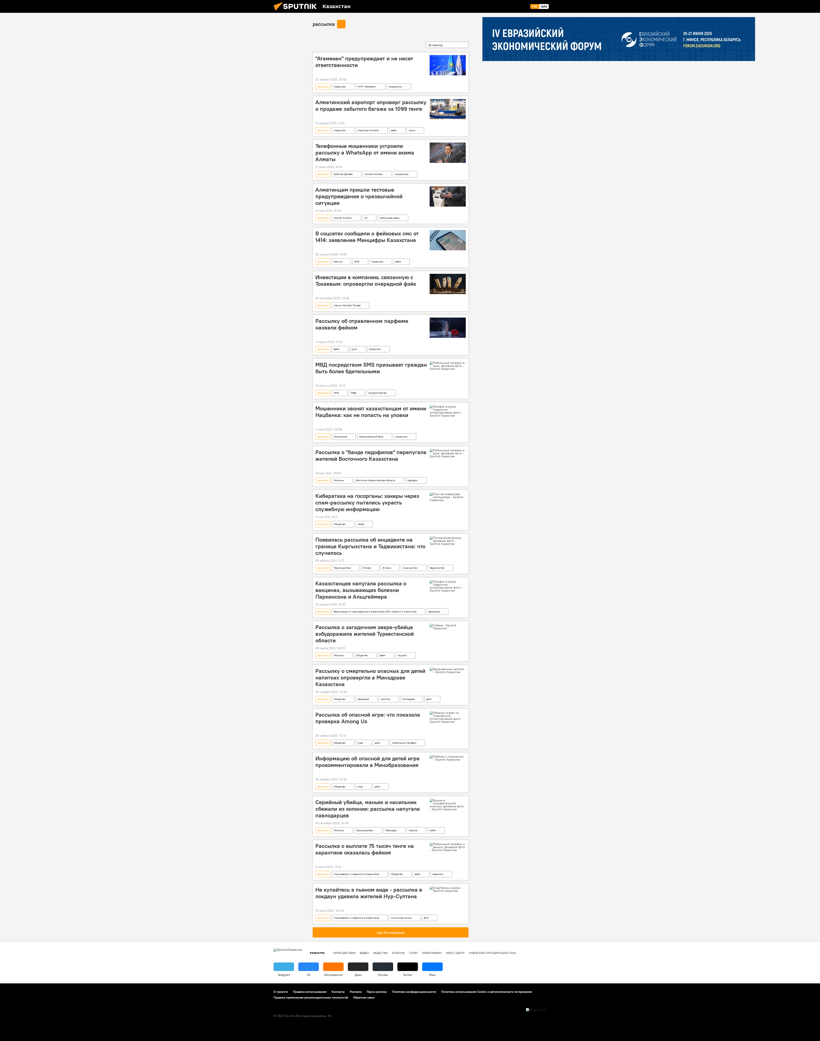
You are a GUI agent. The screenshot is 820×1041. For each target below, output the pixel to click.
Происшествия (342, 567)
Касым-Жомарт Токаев (347, 305)
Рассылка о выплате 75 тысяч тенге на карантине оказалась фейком (364, 849)
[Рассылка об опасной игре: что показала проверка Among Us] (448, 717)
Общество (340, 524)
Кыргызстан (410, 567)
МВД (353, 392)
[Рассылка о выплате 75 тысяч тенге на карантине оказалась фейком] (448, 847)
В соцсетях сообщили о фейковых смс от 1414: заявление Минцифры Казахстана (367, 236)
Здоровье (434, 611)
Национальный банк (371, 436)
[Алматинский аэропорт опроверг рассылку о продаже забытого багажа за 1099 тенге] (448, 109)
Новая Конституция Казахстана (492, 953)
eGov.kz (338, 261)
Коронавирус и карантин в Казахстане (356, 874)
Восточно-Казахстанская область (375, 480)
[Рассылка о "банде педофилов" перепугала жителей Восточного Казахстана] (448, 453)
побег (432, 830)
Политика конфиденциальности (414, 992)
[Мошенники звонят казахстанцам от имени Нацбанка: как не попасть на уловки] (448, 411)
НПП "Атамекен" (367, 86)
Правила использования (310, 992)
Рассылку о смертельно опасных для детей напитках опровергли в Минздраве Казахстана (370, 678)
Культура (398, 953)
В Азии (387, 567)
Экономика (340, 436)
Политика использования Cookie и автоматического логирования (486, 992)
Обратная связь (364, 997)
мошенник (401, 436)
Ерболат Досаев (343, 174)
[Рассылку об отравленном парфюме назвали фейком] (448, 328)
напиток (385, 699)
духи (354, 349)
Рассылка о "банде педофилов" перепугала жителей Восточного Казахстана (370, 455)
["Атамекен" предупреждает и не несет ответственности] (448, 65)
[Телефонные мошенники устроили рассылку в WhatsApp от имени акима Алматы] (448, 153)
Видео (364, 953)
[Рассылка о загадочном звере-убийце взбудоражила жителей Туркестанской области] (448, 627)
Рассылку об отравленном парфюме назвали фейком (361, 324)
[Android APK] (536, 1010)
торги (412, 130)
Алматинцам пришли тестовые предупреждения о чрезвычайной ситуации (359, 196)
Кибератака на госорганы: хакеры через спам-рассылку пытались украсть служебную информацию (367, 503)
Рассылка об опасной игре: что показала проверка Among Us (367, 718)
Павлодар (391, 830)
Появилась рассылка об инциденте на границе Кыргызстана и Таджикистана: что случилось (370, 546)
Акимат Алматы (374, 174)
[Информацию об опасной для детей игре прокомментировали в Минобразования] (448, 758)
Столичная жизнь (401, 917)
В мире (367, 567)
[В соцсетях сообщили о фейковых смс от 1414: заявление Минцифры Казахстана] (448, 240)
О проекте (281, 992)
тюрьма (413, 830)
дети (429, 699)
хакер (360, 524)
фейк (394, 130)
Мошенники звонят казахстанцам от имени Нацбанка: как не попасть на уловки (370, 411)
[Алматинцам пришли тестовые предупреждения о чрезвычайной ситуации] (448, 196)
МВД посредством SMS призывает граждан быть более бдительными (371, 368)
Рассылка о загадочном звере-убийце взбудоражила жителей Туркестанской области (364, 634)
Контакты (338, 992)
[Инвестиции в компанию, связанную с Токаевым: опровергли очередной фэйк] (448, 284)
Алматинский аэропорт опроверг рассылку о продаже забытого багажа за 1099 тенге (370, 105)
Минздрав (408, 699)
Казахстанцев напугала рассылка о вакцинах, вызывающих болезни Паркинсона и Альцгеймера (360, 590)
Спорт (413, 953)
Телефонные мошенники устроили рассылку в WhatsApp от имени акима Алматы (364, 153)
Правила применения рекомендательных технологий (311, 997)
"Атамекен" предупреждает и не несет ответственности (364, 62)
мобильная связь (389, 217)
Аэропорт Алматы (368, 130)
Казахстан (340, 86)
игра (360, 742)
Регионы (339, 480)
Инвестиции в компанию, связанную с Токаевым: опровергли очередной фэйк (365, 280)
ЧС (366, 217)
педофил (412, 480)
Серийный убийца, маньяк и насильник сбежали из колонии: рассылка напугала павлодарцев (367, 809)
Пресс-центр (455, 953)
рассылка (324, 24)
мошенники (395, 86)
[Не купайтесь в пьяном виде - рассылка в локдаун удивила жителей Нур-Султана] (448, 889)
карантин (437, 874)
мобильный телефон (404, 742)
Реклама (356, 992)
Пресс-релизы (377, 992)
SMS (356, 261)
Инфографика (432, 953)
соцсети (402, 655)
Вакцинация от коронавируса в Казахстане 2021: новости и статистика (375, 611)
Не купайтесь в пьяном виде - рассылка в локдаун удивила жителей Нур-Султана (368, 893)
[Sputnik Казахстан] (296, 12)
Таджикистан (437, 567)
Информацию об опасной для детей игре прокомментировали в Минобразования (367, 761)
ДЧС (426, 917)
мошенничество (377, 392)
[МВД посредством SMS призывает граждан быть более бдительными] (448, 365)
